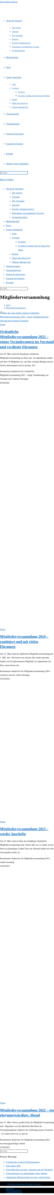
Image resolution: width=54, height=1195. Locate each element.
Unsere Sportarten (14, 229)
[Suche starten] (29, 289)
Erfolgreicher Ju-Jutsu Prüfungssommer (23, 1162)
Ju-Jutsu (16, 237)
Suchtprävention (19, 217)
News (8, 225)
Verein (2, 324)
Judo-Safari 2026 (13, 1166)
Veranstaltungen (13, 270)
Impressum (10, 1189)
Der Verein (17, 193)
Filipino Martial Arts (21, 262)
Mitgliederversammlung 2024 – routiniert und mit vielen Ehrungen (24, 641)
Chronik (16, 197)
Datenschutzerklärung (13, 1190)
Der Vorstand (18, 201)
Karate (15, 254)
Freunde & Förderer (15, 278)
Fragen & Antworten (15, 274)
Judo (14, 233)
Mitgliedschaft (12, 221)
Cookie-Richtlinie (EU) (14, 1192)
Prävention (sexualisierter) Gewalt (28, 213)
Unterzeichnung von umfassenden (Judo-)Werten (26, 1173)
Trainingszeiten (13, 266)
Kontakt (10, 282)
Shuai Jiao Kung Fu (21, 258)
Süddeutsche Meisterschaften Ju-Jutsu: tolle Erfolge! (28, 1177)
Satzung (16, 205)
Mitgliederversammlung (16, 308)
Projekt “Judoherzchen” (23, 209)
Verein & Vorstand (14, 189)
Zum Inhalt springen (8, 2)
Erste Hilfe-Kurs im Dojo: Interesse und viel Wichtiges (29, 1170)
